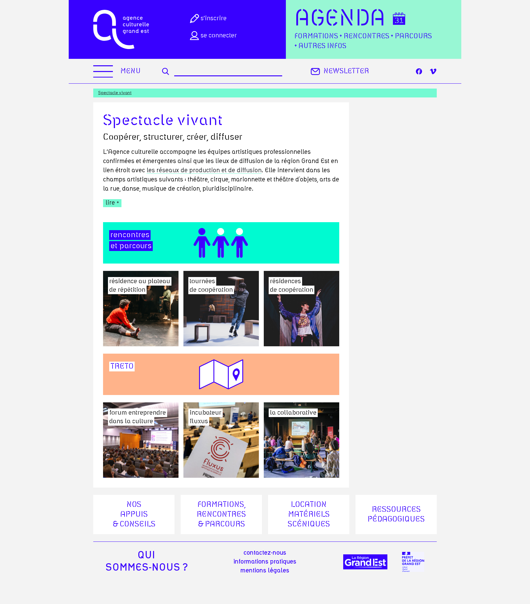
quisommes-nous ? (146, 561)
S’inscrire (214, 18)
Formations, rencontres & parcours (221, 514)
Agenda (340, 19)
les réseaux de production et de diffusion (204, 170)
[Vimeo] (433, 71)
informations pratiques (264, 562)
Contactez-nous (265, 553)
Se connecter (219, 35)
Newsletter (346, 71)
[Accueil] (121, 29)
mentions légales (264, 571)
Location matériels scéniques (309, 514)
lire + (112, 203)
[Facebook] (419, 71)
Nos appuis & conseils (134, 514)
